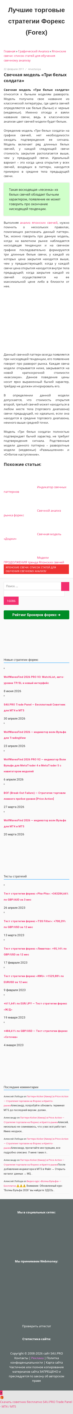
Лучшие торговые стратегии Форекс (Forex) (36, 21)
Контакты (21, 1358)
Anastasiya (34, 69)
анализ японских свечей (38, 223)
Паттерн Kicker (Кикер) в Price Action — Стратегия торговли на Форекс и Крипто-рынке (36, 1101)
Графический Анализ (33, 51)
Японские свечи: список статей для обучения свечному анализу (35, 55)
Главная (9, 51)
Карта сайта (54, 1362)
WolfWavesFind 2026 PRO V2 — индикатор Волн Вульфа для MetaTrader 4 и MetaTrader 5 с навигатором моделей (35, 765)
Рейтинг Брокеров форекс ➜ (36, 615)
